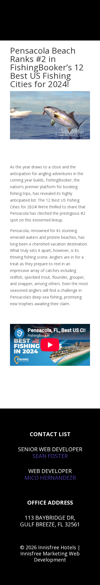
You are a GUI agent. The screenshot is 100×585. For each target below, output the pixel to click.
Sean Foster (50, 456)
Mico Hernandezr (50, 477)
